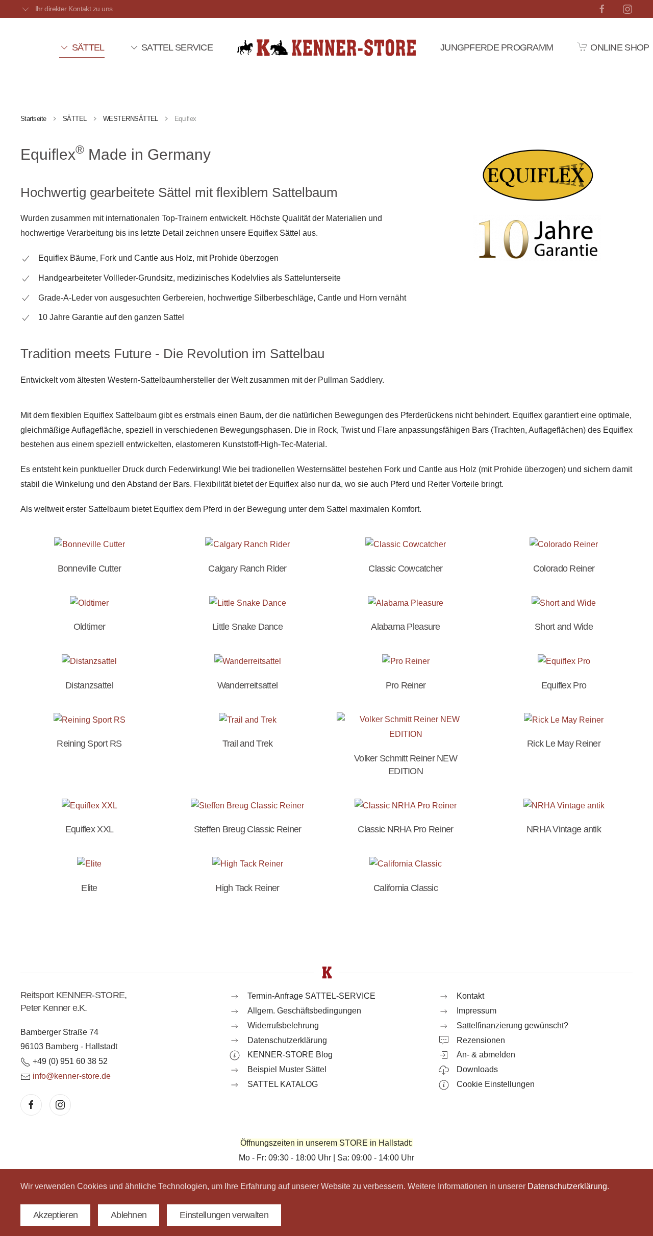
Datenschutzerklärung (567, 1186)
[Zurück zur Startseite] (326, 47)
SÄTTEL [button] (88, 47)
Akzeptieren (55, 1215)
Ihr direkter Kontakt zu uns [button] (73, 9)
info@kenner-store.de (72, 1076)
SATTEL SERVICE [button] (177, 47)
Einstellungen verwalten (224, 1215)
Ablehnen (128, 1215)
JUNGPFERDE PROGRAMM (496, 47)
